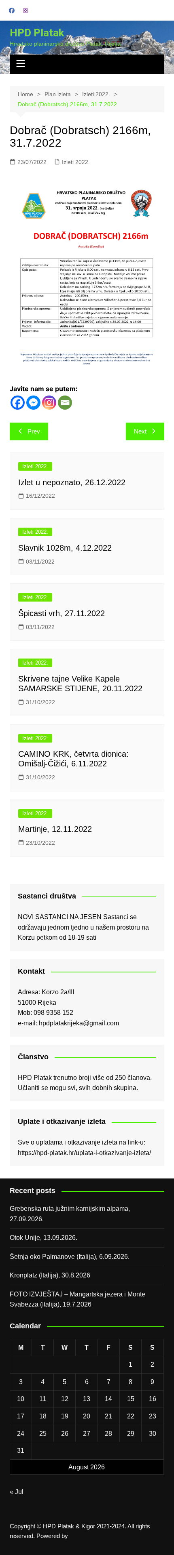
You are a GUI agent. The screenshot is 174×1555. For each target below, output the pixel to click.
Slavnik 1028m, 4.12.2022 (65, 547)
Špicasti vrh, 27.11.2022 (61, 613)
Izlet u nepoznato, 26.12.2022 (71, 482)
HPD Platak (37, 33)
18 (43, 1416)
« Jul (16, 1491)
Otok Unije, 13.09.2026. (43, 1237)
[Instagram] (49, 403)
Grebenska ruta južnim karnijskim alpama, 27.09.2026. (70, 1214)
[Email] (65, 403)
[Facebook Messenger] (33, 403)
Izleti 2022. (76, 162)
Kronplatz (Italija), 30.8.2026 (50, 1275)
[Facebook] (18, 403)
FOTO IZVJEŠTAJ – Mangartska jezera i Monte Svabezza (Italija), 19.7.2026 (77, 1299)
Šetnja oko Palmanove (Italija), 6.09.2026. (69, 1256)
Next (140, 431)
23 (152, 1416)
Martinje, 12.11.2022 (55, 829)
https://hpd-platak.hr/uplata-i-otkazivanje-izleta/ (84, 1152)
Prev (34, 431)
